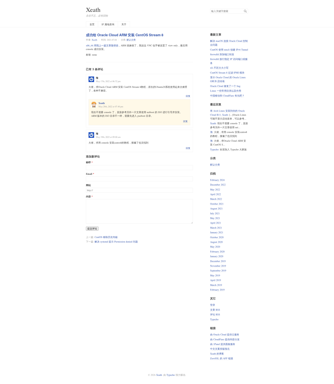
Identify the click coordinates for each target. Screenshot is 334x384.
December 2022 (218, 184)
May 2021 (215, 218)
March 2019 (216, 285)
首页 (92, 24)
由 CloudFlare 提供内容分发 (225, 339)
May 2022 (215, 189)
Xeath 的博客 (217, 353)
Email (89, 173)
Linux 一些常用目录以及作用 (225, 90)
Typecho (214, 149)
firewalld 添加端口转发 (222, 54)
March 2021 (216, 227)
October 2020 (217, 237)
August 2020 (216, 242)
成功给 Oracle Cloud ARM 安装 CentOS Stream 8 (124, 34)
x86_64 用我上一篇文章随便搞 (102, 45)
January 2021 (216, 232)
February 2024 (217, 180)
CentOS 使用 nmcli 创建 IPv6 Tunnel (229, 49)
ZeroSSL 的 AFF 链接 (221, 358)
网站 (88, 185)
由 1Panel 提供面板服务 (222, 344)
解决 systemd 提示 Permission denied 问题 (116, 241)
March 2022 (216, 199)
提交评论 (92, 228)
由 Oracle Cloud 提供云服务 (224, 334)
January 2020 (216, 256)
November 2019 (218, 265)
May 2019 (215, 275)
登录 (212, 304)
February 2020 (217, 251)
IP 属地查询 (108, 24)
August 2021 (216, 208)
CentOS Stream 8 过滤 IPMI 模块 (227, 72)
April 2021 (215, 222)
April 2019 (215, 280)
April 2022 (215, 194)
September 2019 (218, 270)
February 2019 (217, 289)
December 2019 (218, 261)
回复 (188, 96)
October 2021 (217, 203)
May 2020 (215, 246)
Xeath (93, 9)
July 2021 (215, 213)
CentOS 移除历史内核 (106, 237)
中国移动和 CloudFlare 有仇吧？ (227, 95)
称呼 (88, 162)
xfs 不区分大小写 (219, 67)
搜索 (245, 11)
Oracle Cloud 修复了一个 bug (225, 86)
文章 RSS (215, 309)
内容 (88, 196)
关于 (123, 24)
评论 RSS (215, 314)
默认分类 (131, 39)
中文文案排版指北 (220, 348)
